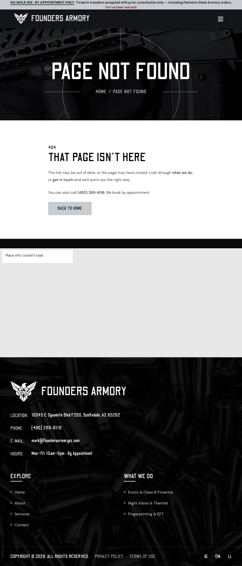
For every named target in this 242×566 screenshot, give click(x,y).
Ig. (206, 556)
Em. (218, 556)
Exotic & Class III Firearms (150, 492)
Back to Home (70, 208)
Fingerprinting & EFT (146, 514)
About (20, 503)
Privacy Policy (109, 556)
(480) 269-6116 (91, 192)
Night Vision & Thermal (148, 503)
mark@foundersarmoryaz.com (55, 440)
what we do (182, 172)
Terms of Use (142, 556)
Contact (22, 524)
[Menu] (223, 19)
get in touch (63, 179)
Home (101, 91)
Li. (230, 556)
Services (22, 514)
